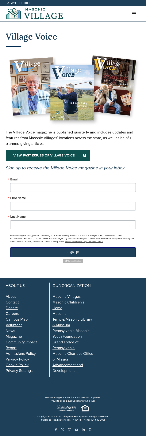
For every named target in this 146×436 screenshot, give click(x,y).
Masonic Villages (66, 296)
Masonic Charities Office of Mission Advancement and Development (72, 362)
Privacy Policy (17, 359)
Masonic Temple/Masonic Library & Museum (72, 319)
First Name (18, 197)
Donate (12, 308)
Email (14, 179)
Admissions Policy (21, 353)
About (11, 296)
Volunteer (14, 325)
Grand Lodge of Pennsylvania (65, 345)
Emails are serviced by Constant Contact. (84, 241)
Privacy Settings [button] (19, 370)
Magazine (14, 336)
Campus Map (17, 319)
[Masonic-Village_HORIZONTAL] (34, 10)
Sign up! (73, 252)
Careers (12, 313)
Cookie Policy (17, 365)
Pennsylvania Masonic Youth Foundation (71, 333)
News (10, 331)
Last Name (18, 216)
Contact (12, 302)
